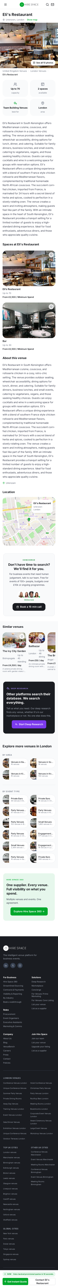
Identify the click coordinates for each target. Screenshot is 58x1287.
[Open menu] (5, 4)
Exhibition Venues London (14, 1128)
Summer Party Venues (12, 1093)
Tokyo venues (9, 1249)
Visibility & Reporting (12, 994)
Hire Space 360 (10, 981)
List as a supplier (39, 1008)
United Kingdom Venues (15, 71)
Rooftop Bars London (39, 1098)
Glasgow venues (10, 1183)
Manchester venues (11, 1157)
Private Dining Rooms (12, 1098)
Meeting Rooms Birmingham (37, 1183)
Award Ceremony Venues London (41, 1122)
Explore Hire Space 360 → (29, 911)
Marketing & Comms (12, 1026)
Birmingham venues (11, 1163)
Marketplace (37, 985)
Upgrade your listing (41, 1046)
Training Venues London (13, 1109)
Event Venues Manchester (42, 1159)
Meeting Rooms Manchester (43, 1164)
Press (5, 1054)
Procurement (9, 1014)
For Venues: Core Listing (43, 1000)
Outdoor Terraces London (14, 1139)
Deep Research (39, 981)
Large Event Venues (38, 1128)
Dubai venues (9, 1244)
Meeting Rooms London (40, 1104)
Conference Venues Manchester (39, 1153)
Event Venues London (12, 1115)
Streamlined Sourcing (13, 985)
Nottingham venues (11, 1209)
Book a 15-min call (31, 606)
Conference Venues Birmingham (39, 1170)
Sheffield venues (10, 1220)
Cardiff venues (9, 1199)
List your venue (39, 1004)
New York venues (10, 1233)
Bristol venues (9, 1173)
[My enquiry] (52, 4)
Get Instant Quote (17, 1281)
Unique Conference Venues (14, 1088)
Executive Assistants (12, 1022)
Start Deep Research (31, 724)
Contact (6, 1059)
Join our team (38, 1038)
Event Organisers (11, 1018)
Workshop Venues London (41, 1133)
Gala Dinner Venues (11, 1122)
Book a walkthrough (12, 1002)
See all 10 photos (44, 62)
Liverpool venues (10, 1189)
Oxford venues (9, 1214)
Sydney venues (9, 1259)
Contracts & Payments (13, 990)
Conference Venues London (15, 1083)
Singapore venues (11, 1254)
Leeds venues (9, 1178)
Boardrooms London (39, 1109)
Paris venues (8, 1239)
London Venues (38, 71)
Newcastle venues (11, 1204)
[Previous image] (6, 268)
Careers (7, 1050)
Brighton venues (10, 1194)
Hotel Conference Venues (41, 1083)
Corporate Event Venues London (40, 1115)
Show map (32, 19)
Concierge (36, 990)
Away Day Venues (10, 1104)
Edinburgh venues (11, 1168)
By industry (8, 998)
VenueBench (9, 1046)
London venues (9, 1152)
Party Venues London (39, 1093)
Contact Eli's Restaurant (42, 1281)
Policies (6, 1063)
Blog (5, 1042)
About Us (7, 1038)
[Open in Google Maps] (29, 521)
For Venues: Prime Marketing (40, 995)
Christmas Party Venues (40, 1088)
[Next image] (51, 268)
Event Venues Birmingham (42, 1177)
